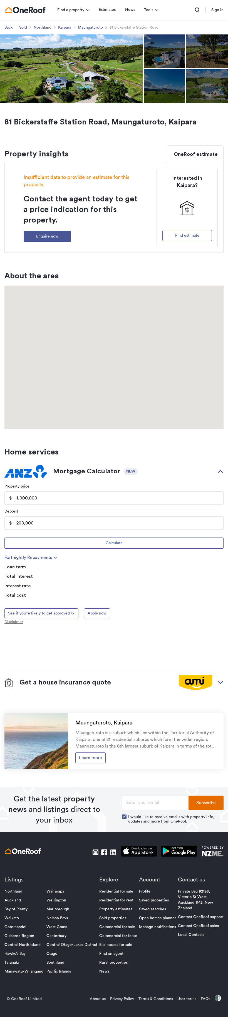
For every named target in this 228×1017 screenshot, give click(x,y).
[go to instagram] (95, 852)
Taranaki (11, 962)
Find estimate (187, 236)
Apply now (97, 613)
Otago (51, 954)
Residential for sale (116, 891)
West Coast (56, 927)
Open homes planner (157, 918)
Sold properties (112, 918)
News (130, 10)
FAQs (205, 999)
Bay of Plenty (16, 909)
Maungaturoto (90, 27)
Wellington (56, 900)
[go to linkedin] (113, 852)
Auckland (12, 900)
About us (98, 999)
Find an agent (111, 954)
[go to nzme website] (213, 852)
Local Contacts (191, 935)
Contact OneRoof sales (198, 926)
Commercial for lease (118, 936)
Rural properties (113, 962)
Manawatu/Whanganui (24, 971)
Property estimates (115, 909)
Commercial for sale (117, 927)
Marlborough (57, 909)
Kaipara (64, 27)
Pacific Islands (58, 971)
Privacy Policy (122, 999)
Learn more (90, 758)
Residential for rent (116, 900)
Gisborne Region (19, 936)
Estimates (107, 10)
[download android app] (179, 852)
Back (8, 27)
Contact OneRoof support (201, 917)
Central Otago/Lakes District (71, 945)
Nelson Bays (57, 918)
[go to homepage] (25, 10)
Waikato (11, 918)
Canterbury (56, 936)
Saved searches (152, 909)
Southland (55, 962)
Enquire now (47, 236)
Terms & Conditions (155, 999)
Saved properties (154, 900)
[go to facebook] (104, 852)
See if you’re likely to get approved (39, 613)
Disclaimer (13, 622)
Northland (42, 27)
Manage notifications (157, 927)
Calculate (114, 543)
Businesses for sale (115, 945)
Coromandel (15, 927)
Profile (144, 891)
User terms (186, 999)
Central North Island (22, 945)
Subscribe (206, 803)
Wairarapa (55, 891)
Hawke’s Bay (15, 954)
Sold (23, 27)
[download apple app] (139, 852)
